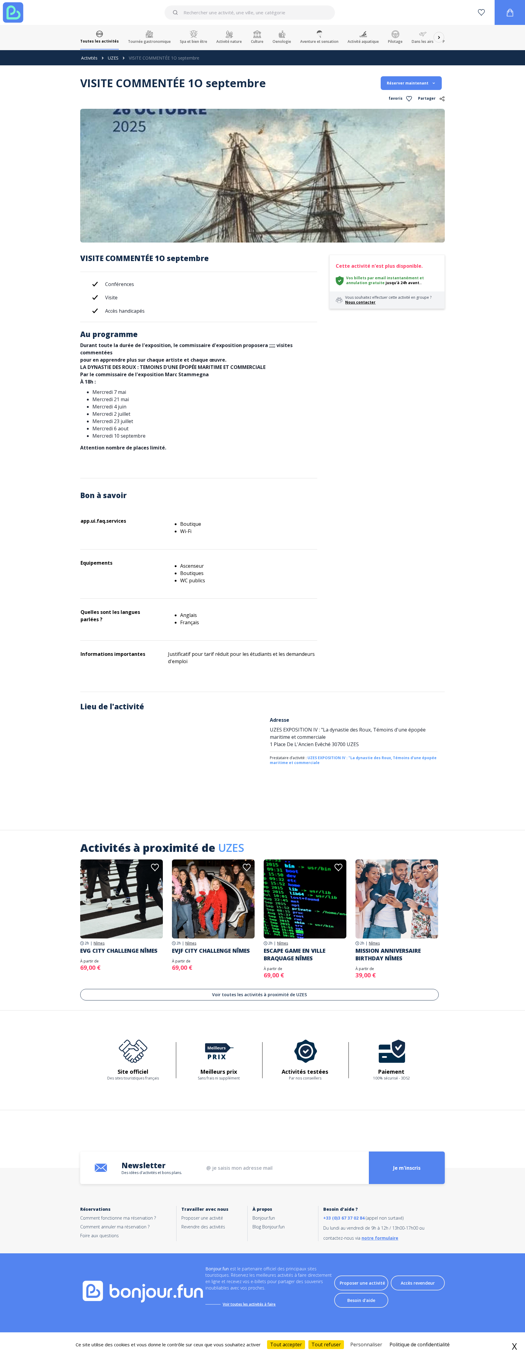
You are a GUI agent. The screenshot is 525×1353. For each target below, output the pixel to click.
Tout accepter (286, 1344)
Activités (89, 58)
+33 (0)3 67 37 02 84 (344, 1218)
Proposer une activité (202, 1218)
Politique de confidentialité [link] (419, 1344)
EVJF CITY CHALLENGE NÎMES (211, 950)
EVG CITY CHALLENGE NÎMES (118, 950)
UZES (113, 58)
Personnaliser (366, 1344)
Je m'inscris (406, 1168)
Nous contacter (360, 302)
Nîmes (99, 943)
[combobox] (249, 12)
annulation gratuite (365, 282)
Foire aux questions (99, 1235)
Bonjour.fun (263, 1218)
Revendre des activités (203, 1227)
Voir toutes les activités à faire (249, 1304)
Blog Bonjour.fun (268, 1227)
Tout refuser (326, 1344)
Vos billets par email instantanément (382, 278)
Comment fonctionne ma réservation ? (118, 1218)
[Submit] (176, 12)
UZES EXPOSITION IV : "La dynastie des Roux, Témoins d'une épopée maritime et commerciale (353, 760)
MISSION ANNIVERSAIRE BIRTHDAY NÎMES (388, 954)
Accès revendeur (418, 1283)
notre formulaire (380, 1238)
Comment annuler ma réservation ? (114, 1227)
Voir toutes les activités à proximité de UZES (259, 994)
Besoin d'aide (361, 1300)
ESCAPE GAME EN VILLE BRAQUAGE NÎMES (294, 954)
